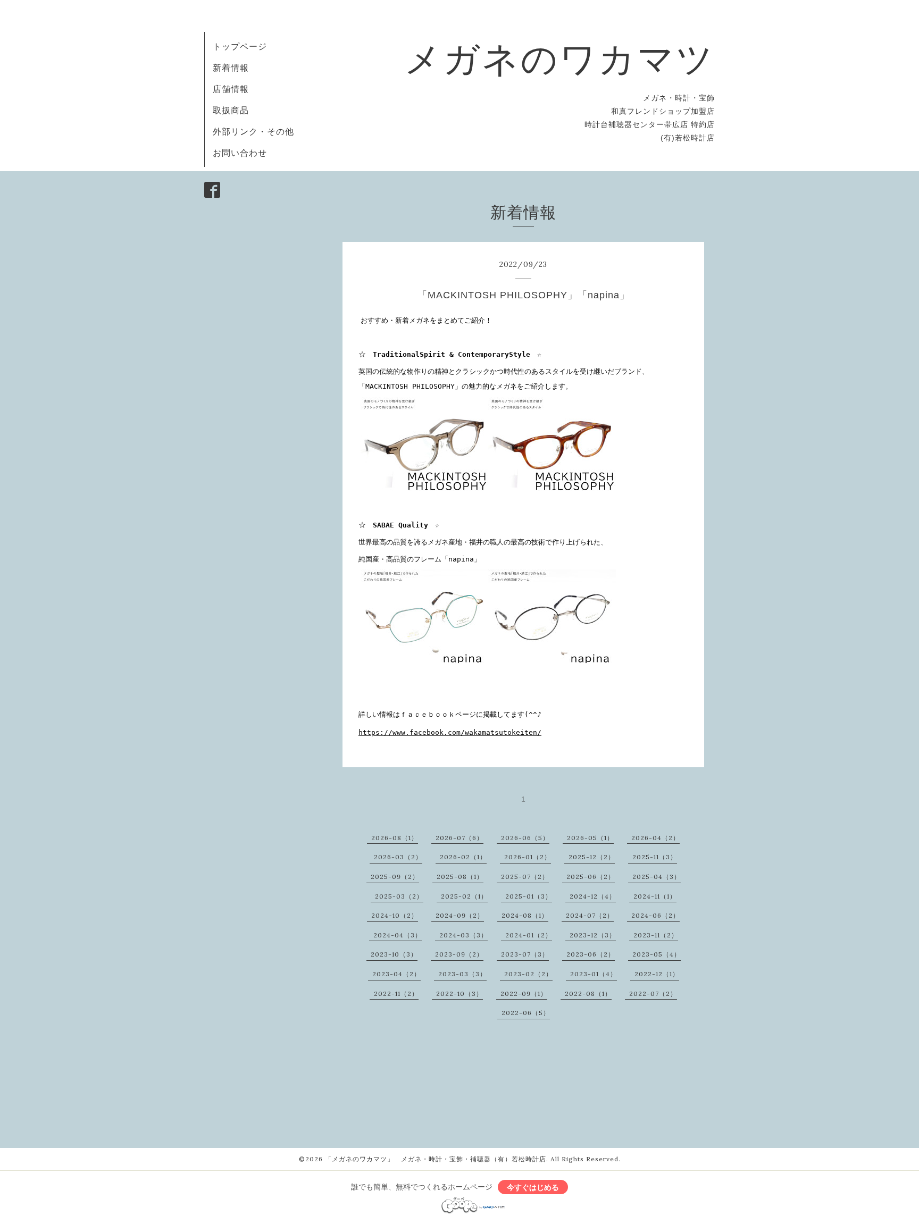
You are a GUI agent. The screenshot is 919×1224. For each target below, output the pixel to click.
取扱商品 (231, 110)
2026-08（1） (394, 838)
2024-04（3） (397, 935)
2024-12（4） (593, 896)
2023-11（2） (655, 935)
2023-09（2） (459, 954)
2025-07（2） (525, 877)
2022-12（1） (656, 974)
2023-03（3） (462, 974)
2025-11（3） (654, 857)
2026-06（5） (525, 838)
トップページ (240, 46)
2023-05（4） (656, 954)
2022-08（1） (588, 993)
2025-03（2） (399, 896)
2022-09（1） (523, 993)
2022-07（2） (653, 993)
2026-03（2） (398, 857)
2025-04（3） (656, 877)
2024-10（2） (394, 915)
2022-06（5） (526, 1013)
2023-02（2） (528, 974)
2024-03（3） (463, 935)
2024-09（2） (460, 915)
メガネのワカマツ (559, 58)
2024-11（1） (654, 896)
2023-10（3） (394, 954)
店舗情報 (231, 88)
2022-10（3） (459, 993)
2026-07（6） (459, 838)
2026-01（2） (527, 857)
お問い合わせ (240, 152)
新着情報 (231, 67)
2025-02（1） (464, 896)
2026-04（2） (655, 838)
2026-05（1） (590, 838)
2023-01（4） (593, 974)
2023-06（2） (590, 954)
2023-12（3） (593, 935)
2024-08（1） (525, 915)
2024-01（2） (528, 935)
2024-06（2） (655, 915)
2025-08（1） (460, 877)
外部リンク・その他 (253, 131)
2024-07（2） (590, 915)
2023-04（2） (396, 974)
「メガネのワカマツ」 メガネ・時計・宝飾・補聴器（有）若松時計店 (435, 1159)
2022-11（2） (396, 993)
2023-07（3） (525, 954)
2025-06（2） (590, 877)
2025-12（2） (592, 857)
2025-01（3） (528, 896)
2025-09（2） (395, 877)
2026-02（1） (463, 857)
